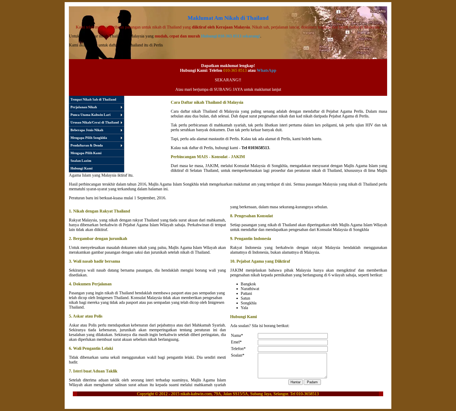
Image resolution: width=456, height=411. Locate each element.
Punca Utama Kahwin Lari (90, 115)
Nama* (237, 335)
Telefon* (238, 348)
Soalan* (237, 355)
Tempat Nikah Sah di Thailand (93, 99)
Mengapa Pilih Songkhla (88, 138)
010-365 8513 (235, 70)
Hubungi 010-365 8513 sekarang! (230, 36)
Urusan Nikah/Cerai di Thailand (94, 122)
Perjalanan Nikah (83, 107)
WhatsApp (266, 70)
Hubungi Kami (81, 168)
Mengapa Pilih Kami (86, 153)
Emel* (236, 342)
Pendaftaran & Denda (86, 145)
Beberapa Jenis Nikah (86, 130)
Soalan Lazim (80, 161)
